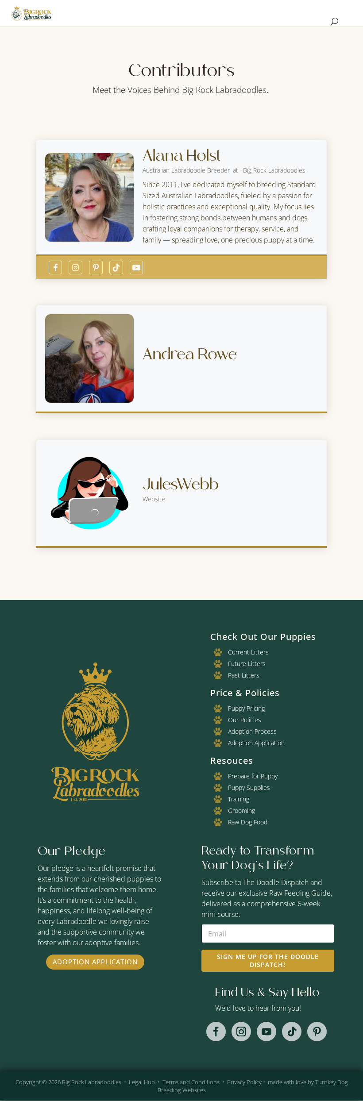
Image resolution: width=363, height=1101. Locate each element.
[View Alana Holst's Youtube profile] (136, 267)
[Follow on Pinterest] (317, 1031)
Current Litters (248, 652)
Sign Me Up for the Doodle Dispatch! (268, 960)
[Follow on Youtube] (266, 1031)
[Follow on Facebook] (216, 1031)
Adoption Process (252, 731)
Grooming (241, 810)
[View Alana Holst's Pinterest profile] (96, 267)
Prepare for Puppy (253, 776)
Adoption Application (95, 961)
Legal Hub (142, 1082)
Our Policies (244, 720)
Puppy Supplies (249, 787)
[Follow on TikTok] (291, 1031)
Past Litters (243, 675)
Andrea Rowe (190, 353)
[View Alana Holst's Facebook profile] (55, 267)
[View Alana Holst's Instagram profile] (75, 267)
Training (238, 799)
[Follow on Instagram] (241, 1031)
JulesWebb (181, 483)
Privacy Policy (244, 1082)
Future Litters (247, 663)
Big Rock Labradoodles (91, 1082)
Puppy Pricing (246, 708)
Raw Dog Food (247, 822)
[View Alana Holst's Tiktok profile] (116, 267)
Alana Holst (182, 155)
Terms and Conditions (191, 1082)
